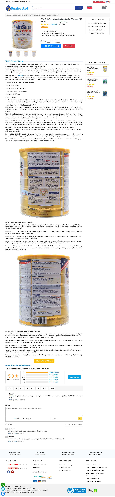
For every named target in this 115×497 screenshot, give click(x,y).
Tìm (80, 7)
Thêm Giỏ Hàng (51, 46)
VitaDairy (20, 76)
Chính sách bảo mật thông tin (95, 473)
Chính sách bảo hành (92, 476)
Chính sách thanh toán (92, 465)
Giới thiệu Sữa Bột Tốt (39, 465)
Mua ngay (68, 46)
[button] (35, 21)
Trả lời (10, 400)
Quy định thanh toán (65, 470)
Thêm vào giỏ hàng (44, 361)
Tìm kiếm (66, 424)
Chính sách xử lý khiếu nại (93, 481)
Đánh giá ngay (74, 377)
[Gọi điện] (3, 485)
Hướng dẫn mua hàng (65, 465)
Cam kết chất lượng (65, 467)
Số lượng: (43, 41)
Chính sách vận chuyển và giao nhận (96, 467)
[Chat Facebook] (3, 494)
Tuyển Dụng (36, 467)
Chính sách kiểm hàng (92, 478)
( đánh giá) (54, 24)
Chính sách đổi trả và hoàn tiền (95, 470)
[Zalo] (3, 489)
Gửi (80, 418)
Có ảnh (52, 388)
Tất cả (10, 388)
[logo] (17, 7)
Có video (44, 388)
